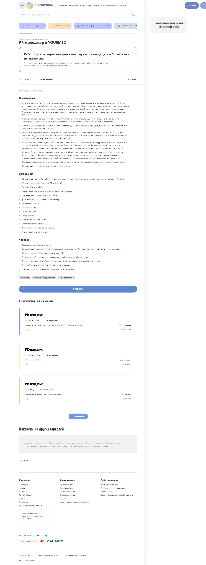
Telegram (28, 518)
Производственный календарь (113, 488)
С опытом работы (31, 447)
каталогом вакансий (81, 63)
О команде (23, 502)
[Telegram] (167, 27)
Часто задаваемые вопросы (30, 505)
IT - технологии (77, 447)
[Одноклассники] (164, 27)
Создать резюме (67, 488)
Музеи (28, 330)
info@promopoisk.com (34, 516)
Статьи (63, 498)
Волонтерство (64, 447)
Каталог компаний (67, 491)
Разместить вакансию (109, 485)
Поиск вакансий (66, 485)
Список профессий (67, 495)
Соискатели (85, 5)
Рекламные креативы (44, 278)
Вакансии (62, 5)
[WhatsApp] (177, 27)
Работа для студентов (75, 443)
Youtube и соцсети (92, 447)
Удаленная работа (56, 443)
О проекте (23, 485)
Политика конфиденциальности (47, 555)
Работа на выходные (113, 443)
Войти (193, 5)
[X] (170, 27)
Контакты (23, 491)
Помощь (122, 5)
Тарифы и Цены (107, 491)
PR (27, 364)
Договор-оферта (25, 555)
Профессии (73, 5)
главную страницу (50, 63)
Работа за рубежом (48, 447)
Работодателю (110, 5)
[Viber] (174, 27)
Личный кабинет (25, 495)
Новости (22, 488)
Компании (97, 5)
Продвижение (67, 278)
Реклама (25, 278)
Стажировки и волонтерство (35, 443)
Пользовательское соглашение (75, 555)
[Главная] (39, 5)
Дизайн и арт (107, 447)
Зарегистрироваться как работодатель (117, 495)
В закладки (126, 325)
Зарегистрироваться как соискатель (74, 502)
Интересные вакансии (94, 443)
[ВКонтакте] (160, 27)
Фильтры (78, 289)
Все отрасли (24, 460)
